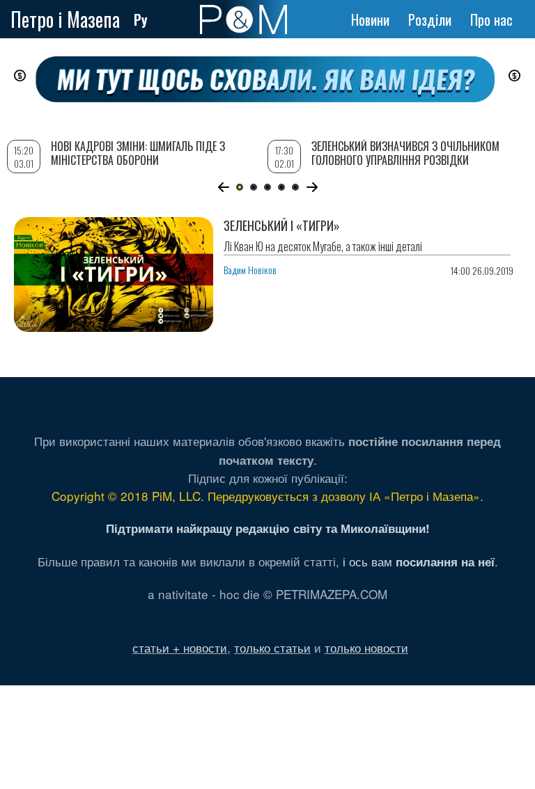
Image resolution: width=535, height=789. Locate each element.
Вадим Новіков (250, 269)
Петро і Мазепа (65, 19)
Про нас (491, 19)
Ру (141, 19)
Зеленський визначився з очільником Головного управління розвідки (405, 153)
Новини (370, 19)
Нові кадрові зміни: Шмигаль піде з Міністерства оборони (138, 153)
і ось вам (419, 561)
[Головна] (243, 19)
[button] (223, 187)
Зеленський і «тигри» (282, 225)
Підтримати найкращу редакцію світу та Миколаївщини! (268, 528)
